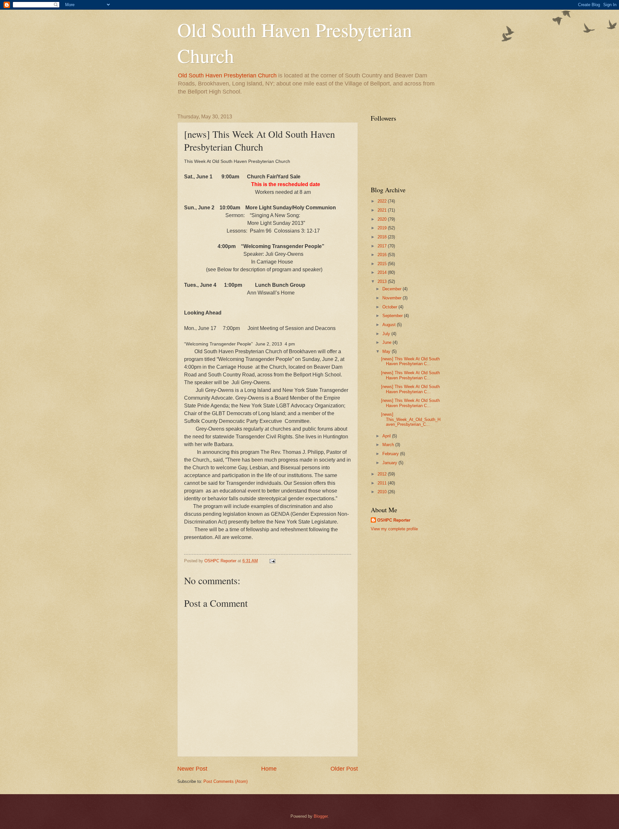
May (387, 351)
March (388, 444)
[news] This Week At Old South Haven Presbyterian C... (410, 361)
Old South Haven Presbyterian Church (227, 75)
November (392, 297)
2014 (383, 272)
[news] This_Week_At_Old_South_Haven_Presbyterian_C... (410, 419)
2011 (383, 483)
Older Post (344, 768)
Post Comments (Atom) (225, 781)
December (392, 288)
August (389, 324)
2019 (383, 227)
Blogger (321, 816)
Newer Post (192, 768)
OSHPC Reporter (393, 520)
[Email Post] (272, 560)
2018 (383, 237)
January (390, 462)
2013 (383, 281)
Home (269, 768)
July (386, 333)
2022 (383, 201)
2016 (383, 254)
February (391, 453)
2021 (383, 210)
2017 (383, 246)
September (393, 315)
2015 (383, 263)
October (390, 307)
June (387, 342)
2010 (383, 491)
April (387, 436)
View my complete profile (394, 528)
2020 (383, 219)
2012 (383, 474)
